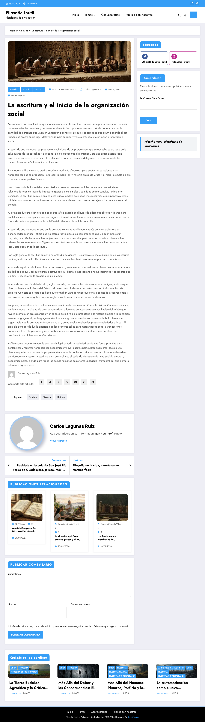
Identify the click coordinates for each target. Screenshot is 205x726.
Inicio (75, 15)
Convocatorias (110, 15)
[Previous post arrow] (9, 465)
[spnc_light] (185, 14)
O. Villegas (20, 523)
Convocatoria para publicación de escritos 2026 (176, 685)
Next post (78, 460)
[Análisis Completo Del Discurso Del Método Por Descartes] (26, 507)
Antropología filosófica (122, 668)
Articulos (14, 89)
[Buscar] (179, 15)
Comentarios (14, 574)
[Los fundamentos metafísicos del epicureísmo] (112, 507)
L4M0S (26, 693)
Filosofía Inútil (20, 12)
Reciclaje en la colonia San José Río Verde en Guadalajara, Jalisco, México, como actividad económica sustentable (39, 467)
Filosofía (26, 89)
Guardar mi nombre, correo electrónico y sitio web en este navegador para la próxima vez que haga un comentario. (71, 626)
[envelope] (75, 382)
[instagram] (197, 3)
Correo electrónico (80, 604)
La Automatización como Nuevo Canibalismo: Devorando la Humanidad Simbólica (125, 685)
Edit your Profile (105, 433)
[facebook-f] (192, 3)
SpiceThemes (133, 717)
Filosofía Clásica (68, 672)
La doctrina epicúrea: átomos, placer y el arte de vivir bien (68, 538)
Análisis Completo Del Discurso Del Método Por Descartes (24, 529)
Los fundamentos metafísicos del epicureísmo (107, 538)
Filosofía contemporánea (73, 676)
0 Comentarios (18, 95)
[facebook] (41, 382)
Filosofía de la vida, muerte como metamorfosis (96, 467)
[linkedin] (84, 382)
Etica (13, 668)
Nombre (12, 604)
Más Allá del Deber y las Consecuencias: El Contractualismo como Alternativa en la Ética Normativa (27, 685)
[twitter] (58, 382)
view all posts (58, 440)
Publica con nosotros (139, 15)
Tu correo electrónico (152, 98)
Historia (38, 89)
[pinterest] (93, 382)
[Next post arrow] (130, 465)
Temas (89, 15)
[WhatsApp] (67, 382)
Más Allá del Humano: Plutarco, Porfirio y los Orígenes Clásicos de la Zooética (78, 685)
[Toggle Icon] (193, 15)
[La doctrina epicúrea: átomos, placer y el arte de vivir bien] (69, 507)
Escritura (56, 89)
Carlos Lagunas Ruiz (93, 89)
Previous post (59, 460)
